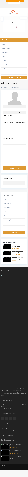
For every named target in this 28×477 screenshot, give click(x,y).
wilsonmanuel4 (15, 99)
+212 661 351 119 (7, 5)
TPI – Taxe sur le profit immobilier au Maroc (11, 433)
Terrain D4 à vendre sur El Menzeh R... (16, 245)
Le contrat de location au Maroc (8, 430)
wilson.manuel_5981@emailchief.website (10, 87)
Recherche (14, 232)
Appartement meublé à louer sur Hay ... (17, 258)
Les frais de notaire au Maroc (7, 435)
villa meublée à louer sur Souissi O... (17, 252)
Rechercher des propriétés (14, 77)
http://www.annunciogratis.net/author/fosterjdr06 (15, 122)
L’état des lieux (4, 428)
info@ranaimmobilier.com (20, 5)
